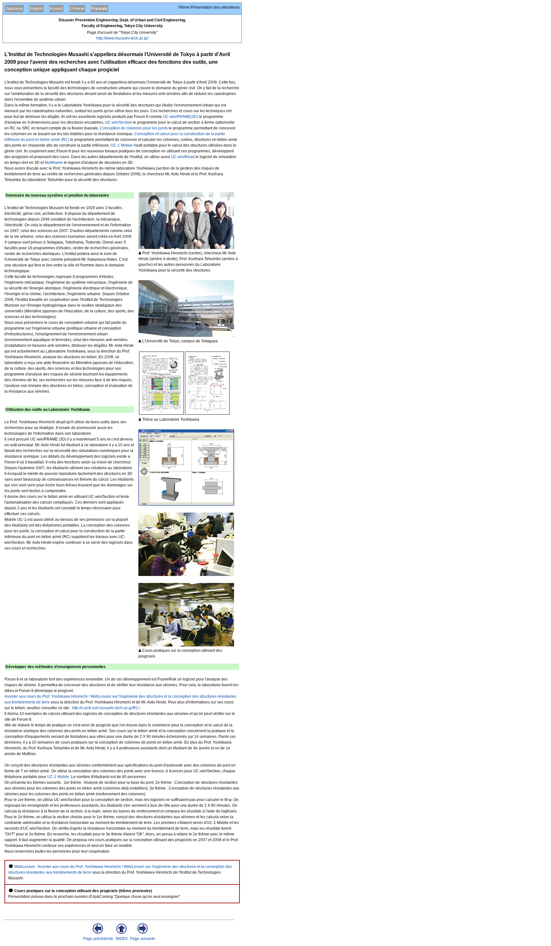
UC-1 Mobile (122, 145)
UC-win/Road (183, 157)
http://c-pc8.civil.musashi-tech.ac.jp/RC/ (106, 708)
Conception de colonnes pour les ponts (134, 128)
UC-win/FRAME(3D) (180, 116)
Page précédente (98, 938)
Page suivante (142, 938)
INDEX (122, 938)
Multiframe (54, 162)
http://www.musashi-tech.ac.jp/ (122, 38)
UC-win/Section (118, 122)
